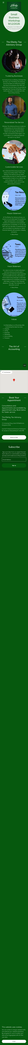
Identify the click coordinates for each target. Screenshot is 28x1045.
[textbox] (14, 459)
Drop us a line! (14, 437)
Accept (14, 1041)
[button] (4, 2)
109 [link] (23, 430)
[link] (14, 2)
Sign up (14, 465)
